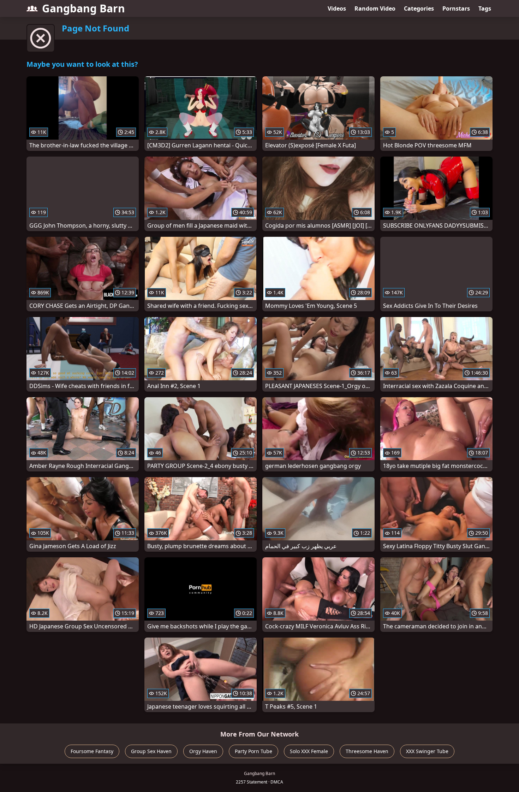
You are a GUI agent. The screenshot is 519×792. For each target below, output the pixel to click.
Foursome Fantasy (92, 751)
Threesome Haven (367, 751)
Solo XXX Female (309, 751)
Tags (484, 8)
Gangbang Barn (83, 8)
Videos (337, 8)
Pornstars (456, 8)
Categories (419, 8)
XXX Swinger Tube (427, 751)
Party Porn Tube (253, 751)
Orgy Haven (203, 751)
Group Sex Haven (151, 751)
